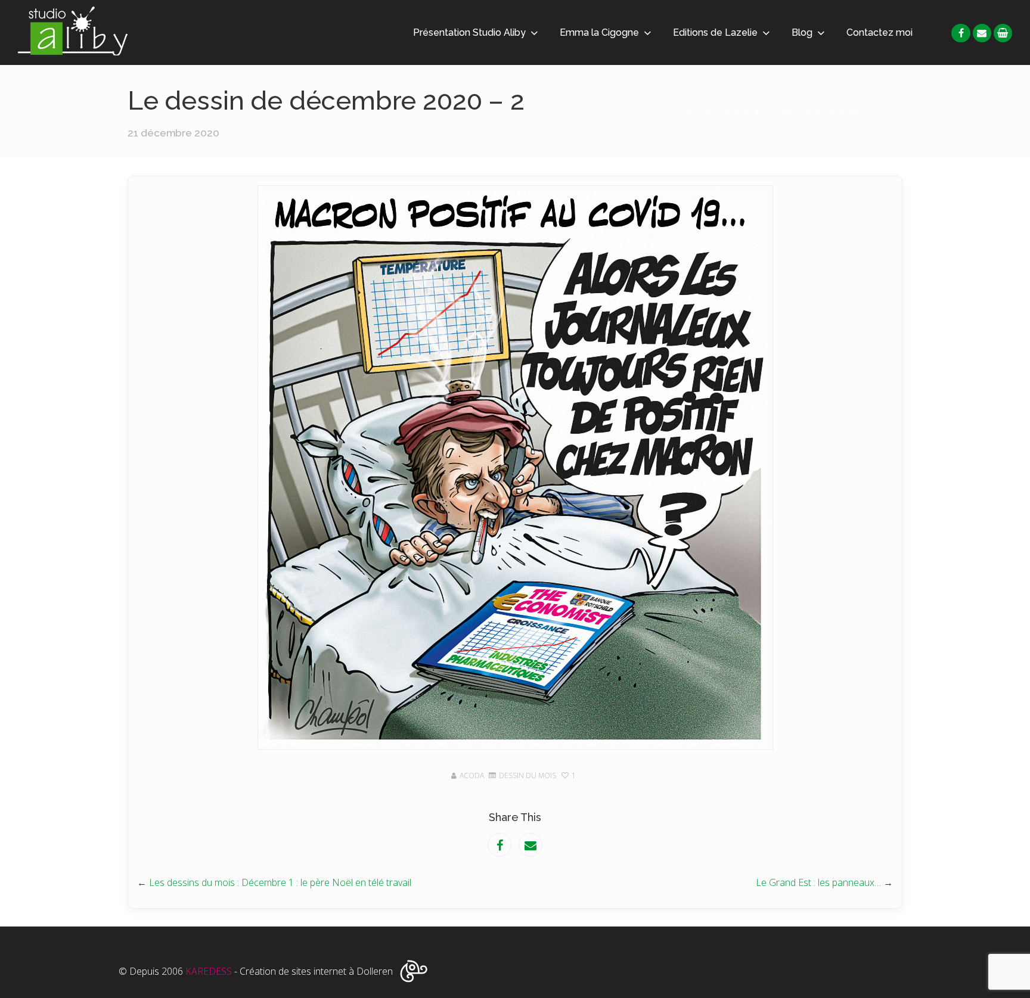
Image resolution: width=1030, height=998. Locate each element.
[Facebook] (960, 33)
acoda (472, 775)
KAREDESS (208, 971)
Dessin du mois (733, 111)
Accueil (680, 111)
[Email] (982, 33)
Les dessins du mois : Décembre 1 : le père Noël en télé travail (280, 882)
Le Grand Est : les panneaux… (818, 882)
